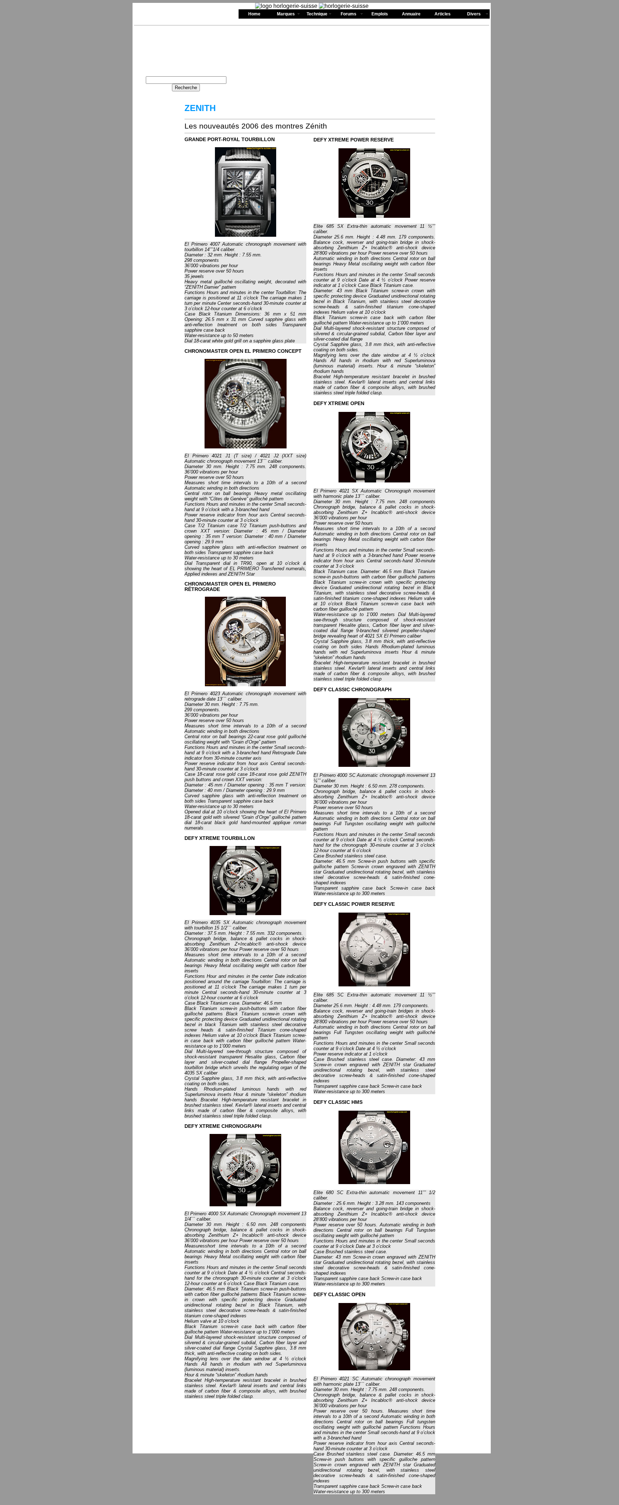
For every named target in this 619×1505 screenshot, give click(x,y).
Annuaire (411, 13)
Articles (443, 13)
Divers (474, 13)
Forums (348, 13)
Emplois (379, 13)
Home (254, 13)
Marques (286, 13)
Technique (317, 13)
